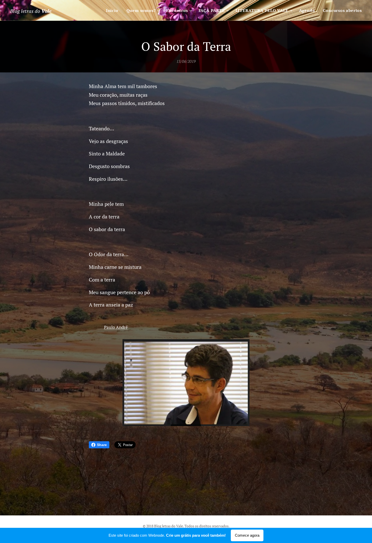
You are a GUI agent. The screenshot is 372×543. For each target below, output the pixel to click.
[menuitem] (113, 10)
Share (102, 445)
